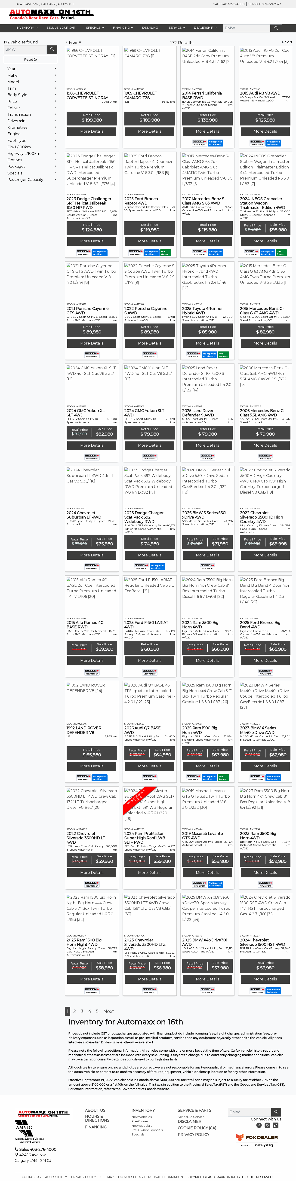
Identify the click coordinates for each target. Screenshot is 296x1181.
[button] (26, 27)
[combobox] (100, 49)
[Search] (276, 28)
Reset (29, 80)
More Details (91, 194)
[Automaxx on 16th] (51, 14)
